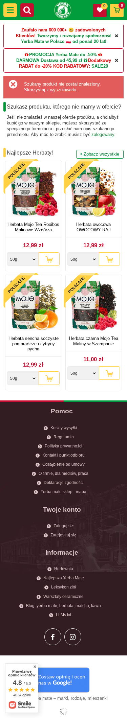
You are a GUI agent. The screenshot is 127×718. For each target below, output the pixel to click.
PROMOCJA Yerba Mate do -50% (63, 54)
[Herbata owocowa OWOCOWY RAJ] (93, 192)
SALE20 (99, 66)
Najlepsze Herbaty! (63, 153)
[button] (10, 10)
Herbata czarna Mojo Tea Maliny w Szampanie (93, 341)
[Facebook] (52, 636)
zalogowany (102, 134)
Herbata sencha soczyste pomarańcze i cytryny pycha (33, 343)
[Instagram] (72, 636)
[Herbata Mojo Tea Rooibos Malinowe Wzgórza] (33, 192)
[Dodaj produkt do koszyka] (49, 259)
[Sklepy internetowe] (63, 711)
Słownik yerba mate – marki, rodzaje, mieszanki (61, 698)
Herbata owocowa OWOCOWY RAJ (93, 227)
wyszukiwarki (63, 89)
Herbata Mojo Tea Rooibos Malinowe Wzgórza (33, 227)
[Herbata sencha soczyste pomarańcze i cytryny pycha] (33, 306)
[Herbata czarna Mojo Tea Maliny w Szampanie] (93, 306)
